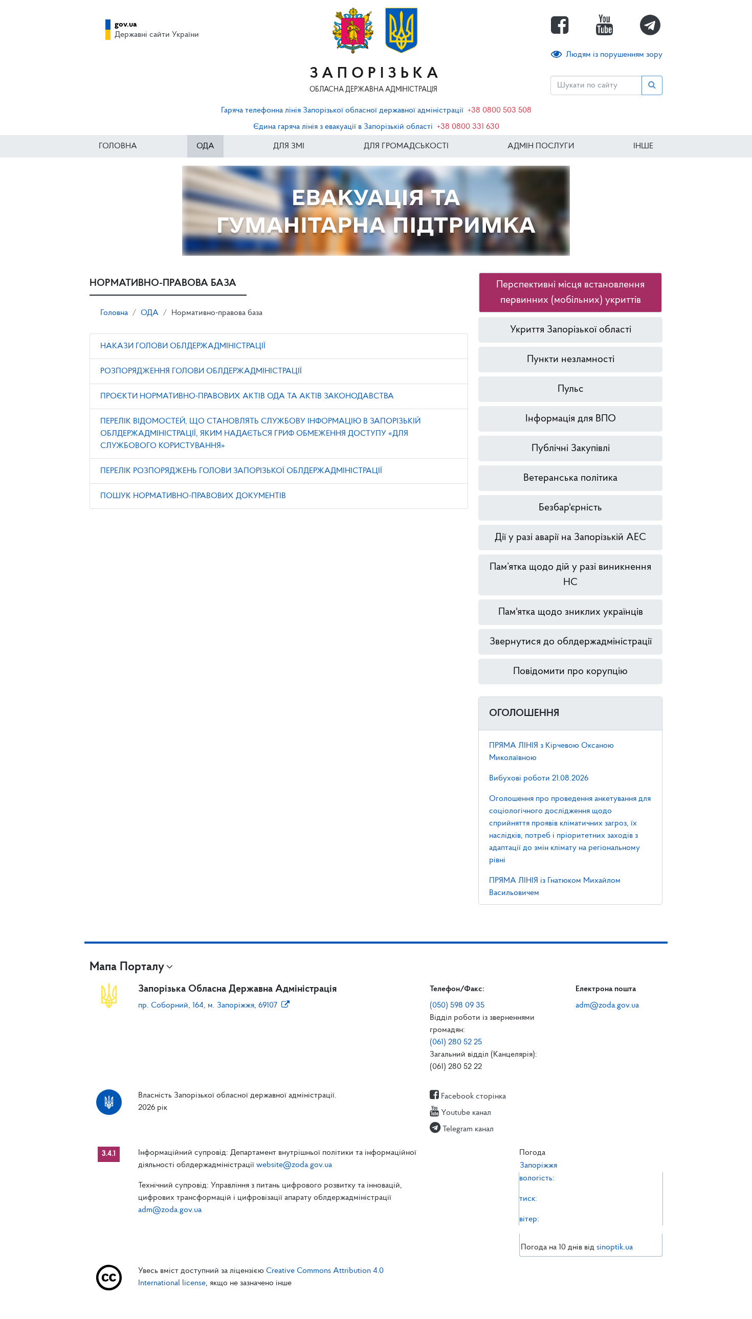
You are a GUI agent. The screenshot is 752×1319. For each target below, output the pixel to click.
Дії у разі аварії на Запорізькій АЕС (570, 537)
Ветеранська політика (570, 478)
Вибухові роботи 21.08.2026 (538, 778)
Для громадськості (406, 146)
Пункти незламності (570, 359)
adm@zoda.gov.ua (607, 1005)
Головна (118, 146)
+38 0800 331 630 (468, 127)
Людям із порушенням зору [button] (614, 55)
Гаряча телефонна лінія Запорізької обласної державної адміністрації (342, 110)
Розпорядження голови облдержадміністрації (201, 371)
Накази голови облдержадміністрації (183, 346)
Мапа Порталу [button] (127, 967)
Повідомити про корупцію (570, 671)
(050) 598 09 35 (457, 1005)
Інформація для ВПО (570, 419)
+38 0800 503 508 (500, 110)
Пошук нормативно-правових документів (193, 496)
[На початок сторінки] (376, 1301)
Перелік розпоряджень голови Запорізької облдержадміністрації (241, 471)
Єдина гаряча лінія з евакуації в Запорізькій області (343, 127)
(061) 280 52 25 (456, 1042)
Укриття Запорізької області (570, 330)
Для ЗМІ (288, 146)
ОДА (205, 146)
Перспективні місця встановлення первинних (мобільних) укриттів (570, 292)
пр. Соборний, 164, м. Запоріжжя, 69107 (207, 1005)
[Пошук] (652, 85)
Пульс (571, 389)
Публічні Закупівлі (571, 448)
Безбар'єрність (570, 508)
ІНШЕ (643, 146)
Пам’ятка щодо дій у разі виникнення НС (570, 575)
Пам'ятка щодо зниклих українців (570, 612)
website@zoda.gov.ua (294, 1165)
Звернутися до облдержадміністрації (571, 642)
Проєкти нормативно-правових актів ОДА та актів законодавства (247, 396)
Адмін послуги (540, 146)
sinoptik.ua (614, 1247)
